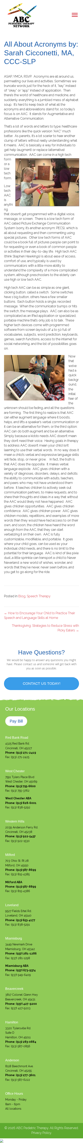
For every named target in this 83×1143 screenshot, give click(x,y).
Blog (21, 596)
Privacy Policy (41, 1133)
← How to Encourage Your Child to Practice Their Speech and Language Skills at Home (39, 615)
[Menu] (74, 15)
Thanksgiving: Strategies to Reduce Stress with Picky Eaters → (45, 628)
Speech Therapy (39, 596)
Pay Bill (16, 721)
